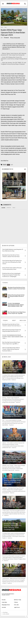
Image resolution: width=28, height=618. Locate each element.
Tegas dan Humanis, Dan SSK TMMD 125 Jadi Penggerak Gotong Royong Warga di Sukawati (13, 63)
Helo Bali (4, 607)
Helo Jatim (16, 604)
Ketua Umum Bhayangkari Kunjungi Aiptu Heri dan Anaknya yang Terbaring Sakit (13, 550)
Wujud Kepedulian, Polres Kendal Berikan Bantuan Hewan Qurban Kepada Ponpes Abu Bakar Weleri (12, 182)
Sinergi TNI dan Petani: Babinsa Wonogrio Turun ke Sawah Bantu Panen (13, 369)
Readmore (14, 379)
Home (2, 27)
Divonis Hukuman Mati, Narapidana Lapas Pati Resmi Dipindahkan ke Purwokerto (13, 414)
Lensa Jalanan (6, 614)
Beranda (3, 599)
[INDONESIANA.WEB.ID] (13, 4)
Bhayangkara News (6, 604)
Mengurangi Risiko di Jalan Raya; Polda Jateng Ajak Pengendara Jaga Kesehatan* (13, 505)
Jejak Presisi (17, 607)
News (6, 27)
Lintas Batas (4, 602)
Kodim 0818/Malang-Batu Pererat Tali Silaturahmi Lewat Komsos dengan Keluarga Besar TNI (14, 59)
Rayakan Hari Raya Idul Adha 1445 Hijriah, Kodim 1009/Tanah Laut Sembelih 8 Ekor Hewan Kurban (12, 196)
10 (4, 566)
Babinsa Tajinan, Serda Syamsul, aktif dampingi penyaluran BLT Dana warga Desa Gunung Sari (13, 54)
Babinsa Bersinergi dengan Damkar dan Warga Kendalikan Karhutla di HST (16, 296)
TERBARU (5, 282)
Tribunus (16, 602)
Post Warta (5, 612)
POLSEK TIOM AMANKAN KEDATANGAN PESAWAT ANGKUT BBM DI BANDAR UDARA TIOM (16, 305)
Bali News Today (17, 599)
